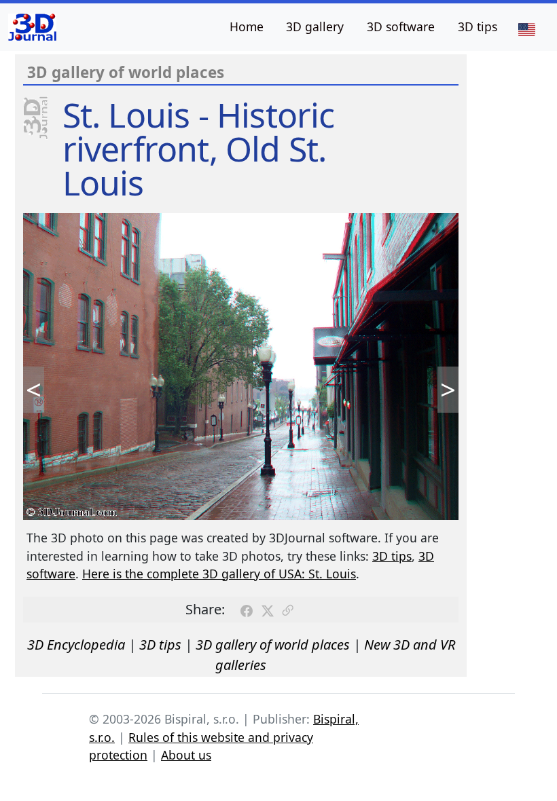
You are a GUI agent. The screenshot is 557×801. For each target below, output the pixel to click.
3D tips (477, 26)
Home (247, 26)
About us (186, 755)
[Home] (32, 27)
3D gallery (315, 26)
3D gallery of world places (273, 644)
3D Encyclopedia (76, 644)
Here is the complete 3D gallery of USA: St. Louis (219, 573)
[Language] (526, 28)
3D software (401, 26)
